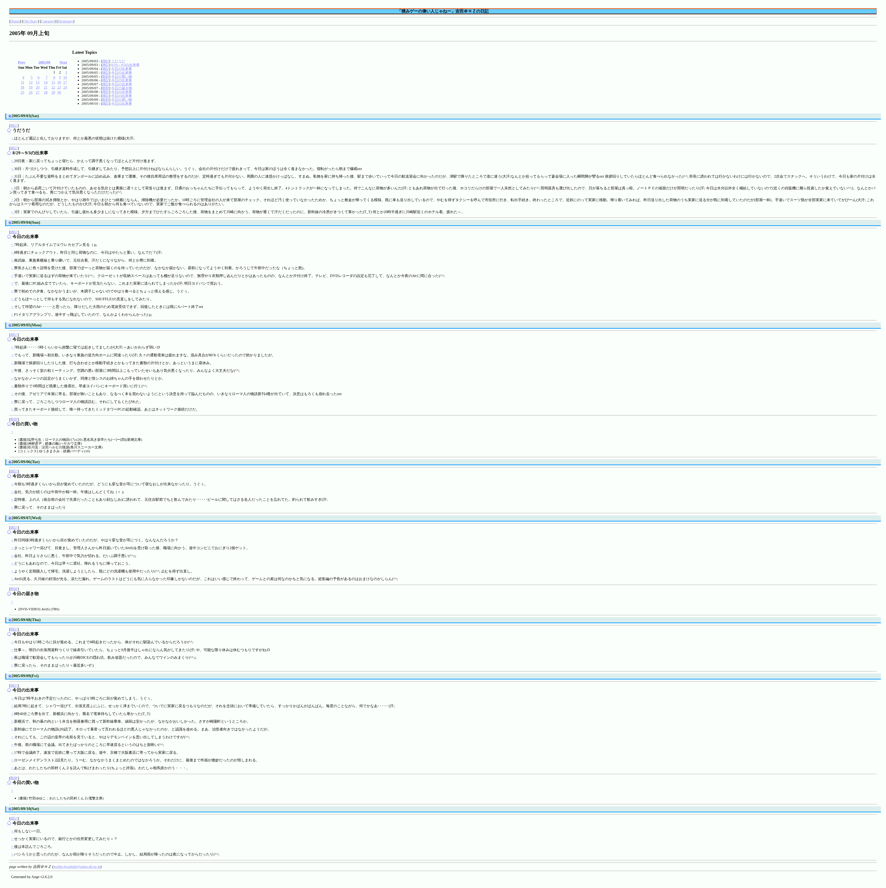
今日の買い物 (121, 76)
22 (53, 87)
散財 (105, 76)
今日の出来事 (121, 69)
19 (31, 87)
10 (65, 77)
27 (37, 92)
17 (65, 82)
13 (37, 82)
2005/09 (44, 62)
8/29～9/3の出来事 (125, 65)
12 (31, 82)
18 (22, 87)
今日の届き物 (121, 88)
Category (47, 21)
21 (46, 87)
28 (46, 92)
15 (53, 82)
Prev (21, 62)
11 (22, 82)
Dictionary (65, 21)
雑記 (105, 61)
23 (59, 87)
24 (65, 87)
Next (63, 62)
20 (37, 87)
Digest (15, 21)
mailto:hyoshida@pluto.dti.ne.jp (76, 867)
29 (53, 92)
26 (31, 92)
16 (59, 82)
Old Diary (30, 21)
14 (46, 82)
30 (59, 92)
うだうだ (118, 61)
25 (22, 92)
